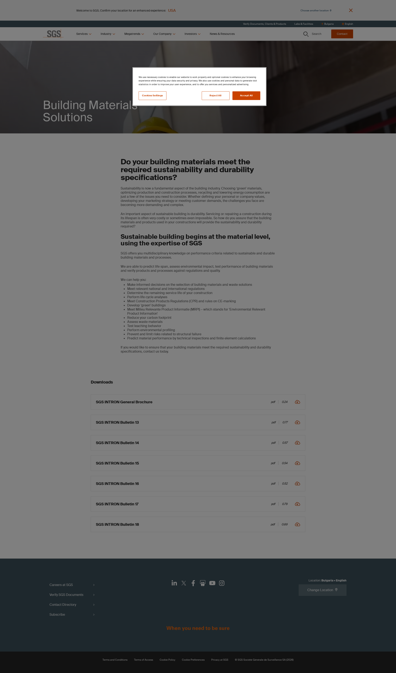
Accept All (246, 95)
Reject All (216, 95)
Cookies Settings (152, 95)
